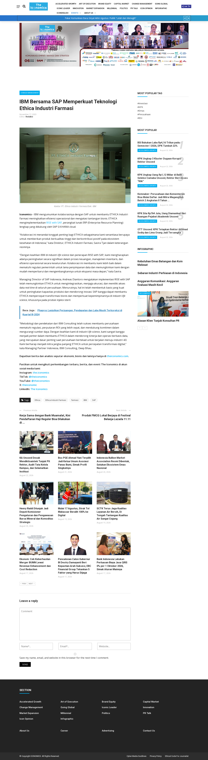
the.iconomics (41, 372)
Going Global (161, 4)
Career (64, 730)
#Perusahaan (144, 114)
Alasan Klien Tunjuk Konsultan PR (158, 320)
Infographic (67, 718)
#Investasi (142, 103)
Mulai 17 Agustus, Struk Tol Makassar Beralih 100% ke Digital (73, 512)
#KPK (140, 107)
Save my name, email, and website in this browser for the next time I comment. (64, 657)
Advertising (108, 730)
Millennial (112, 8)
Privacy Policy (156, 756)
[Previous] (139, 328)
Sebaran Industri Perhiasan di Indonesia (162, 273)
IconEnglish (62, 13)
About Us (88, 13)
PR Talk (134, 8)
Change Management (142, 4)
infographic (161, 8)
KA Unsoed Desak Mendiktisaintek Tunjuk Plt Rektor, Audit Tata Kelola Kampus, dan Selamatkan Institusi (34, 464)
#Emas (140, 110)
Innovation (78, 8)
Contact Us (149, 730)
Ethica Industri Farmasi (55, 400)
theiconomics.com (117, 356)
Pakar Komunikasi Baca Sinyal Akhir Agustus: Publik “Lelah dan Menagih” (100, 18)
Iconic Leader (63, 8)
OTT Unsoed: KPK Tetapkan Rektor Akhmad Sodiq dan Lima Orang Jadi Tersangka (162, 231)
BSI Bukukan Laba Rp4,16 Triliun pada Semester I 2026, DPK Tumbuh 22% (158, 144)
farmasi (74, 400)
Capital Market (121, 4)
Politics (124, 8)
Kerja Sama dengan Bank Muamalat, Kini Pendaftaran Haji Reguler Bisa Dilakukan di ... (44, 419)
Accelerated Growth (65, 4)
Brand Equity (104, 4)
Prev (24, 584)
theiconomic (29, 385)
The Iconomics (39, 389)
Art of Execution (87, 4)
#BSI (139, 118)
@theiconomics (38, 376)
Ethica (37, 400)
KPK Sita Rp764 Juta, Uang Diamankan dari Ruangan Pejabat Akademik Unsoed (161, 215)
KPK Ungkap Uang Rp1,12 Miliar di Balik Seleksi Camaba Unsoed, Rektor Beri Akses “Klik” (162, 178)
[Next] (145, 328)
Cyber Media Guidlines (136, 756)
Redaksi (29, 117)
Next (31, 584)
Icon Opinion (146, 8)
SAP (94, 400)
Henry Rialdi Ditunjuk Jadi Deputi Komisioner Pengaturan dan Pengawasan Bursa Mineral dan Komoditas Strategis (36, 515)
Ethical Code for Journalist (177, 756)
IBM (85, 400)
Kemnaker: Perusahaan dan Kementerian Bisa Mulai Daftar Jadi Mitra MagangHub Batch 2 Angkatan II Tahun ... (161, 197)
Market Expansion (95, 8)
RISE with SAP (54, 222)
